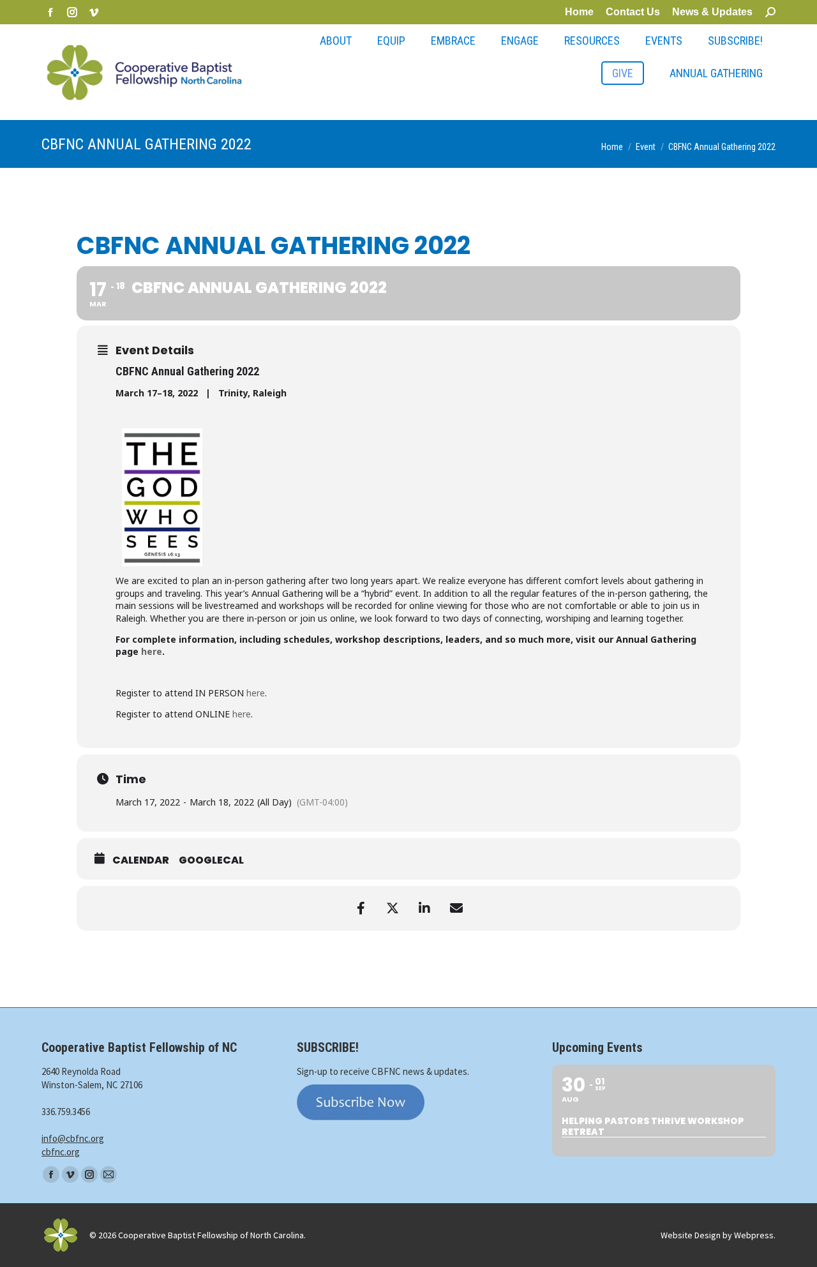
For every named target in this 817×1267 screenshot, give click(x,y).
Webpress (754, 1235)
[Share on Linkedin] (424, 908)
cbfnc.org (60, 1152)
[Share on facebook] (361, 908)
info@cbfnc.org (72, 1138)
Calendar (140, 860)
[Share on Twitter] (392, 908)
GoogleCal (211, 860)
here (151, 651)
